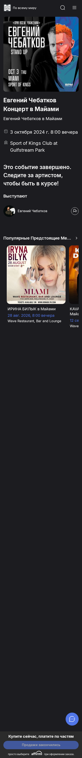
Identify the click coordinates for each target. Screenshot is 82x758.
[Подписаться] (75, 211)
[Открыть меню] (74, 8)
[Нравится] (62, 249)
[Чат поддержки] (72, 719)
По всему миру (24, 7)
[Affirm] (36, 753)
